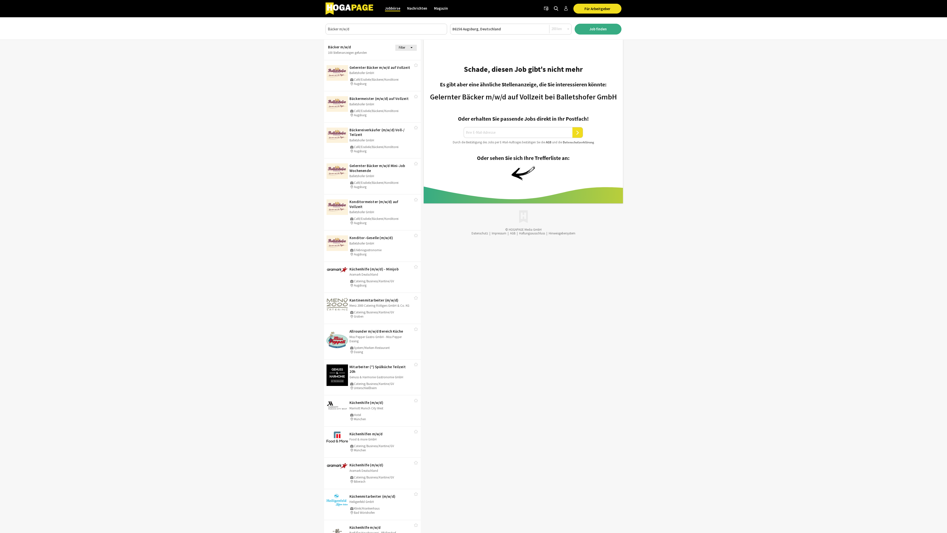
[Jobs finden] (556, 9)
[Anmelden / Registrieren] (566, 9)
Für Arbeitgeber (597, 8)
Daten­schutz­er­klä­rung (578, 142)
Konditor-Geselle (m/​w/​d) (371, 237)
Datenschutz (480, 233)
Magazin (441, 8)
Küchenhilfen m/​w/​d (366, 434)
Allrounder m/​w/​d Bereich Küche (376, 331)
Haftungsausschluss (532, 233)
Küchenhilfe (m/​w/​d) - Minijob (374, 269)
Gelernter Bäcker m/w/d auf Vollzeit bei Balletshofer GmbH (523, 96)
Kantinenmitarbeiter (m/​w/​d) (373, 300)
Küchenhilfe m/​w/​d (365, 527)
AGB (548, 142)
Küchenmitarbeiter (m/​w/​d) (372, 496)
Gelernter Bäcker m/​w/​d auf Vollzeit (379, 67)
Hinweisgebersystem (562, 233)
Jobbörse (392, 8)
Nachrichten (417, 8)
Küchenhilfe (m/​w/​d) (366, 402)
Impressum (499, 233)
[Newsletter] (546, 9)
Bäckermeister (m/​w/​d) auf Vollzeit (379, 98)
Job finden (598, 29)
